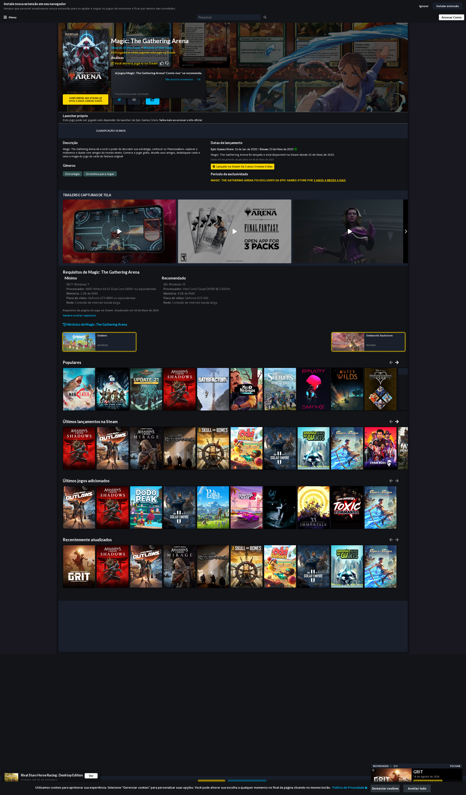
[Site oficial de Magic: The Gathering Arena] (134, 99)
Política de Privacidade (348, 788)
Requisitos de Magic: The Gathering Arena (101, 272)
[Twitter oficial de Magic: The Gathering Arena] (119, 99)
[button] (152, 99)
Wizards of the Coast (126, 48)
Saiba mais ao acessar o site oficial (180, 120)
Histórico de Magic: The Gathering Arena (96, 324)
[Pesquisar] (265, 17)
